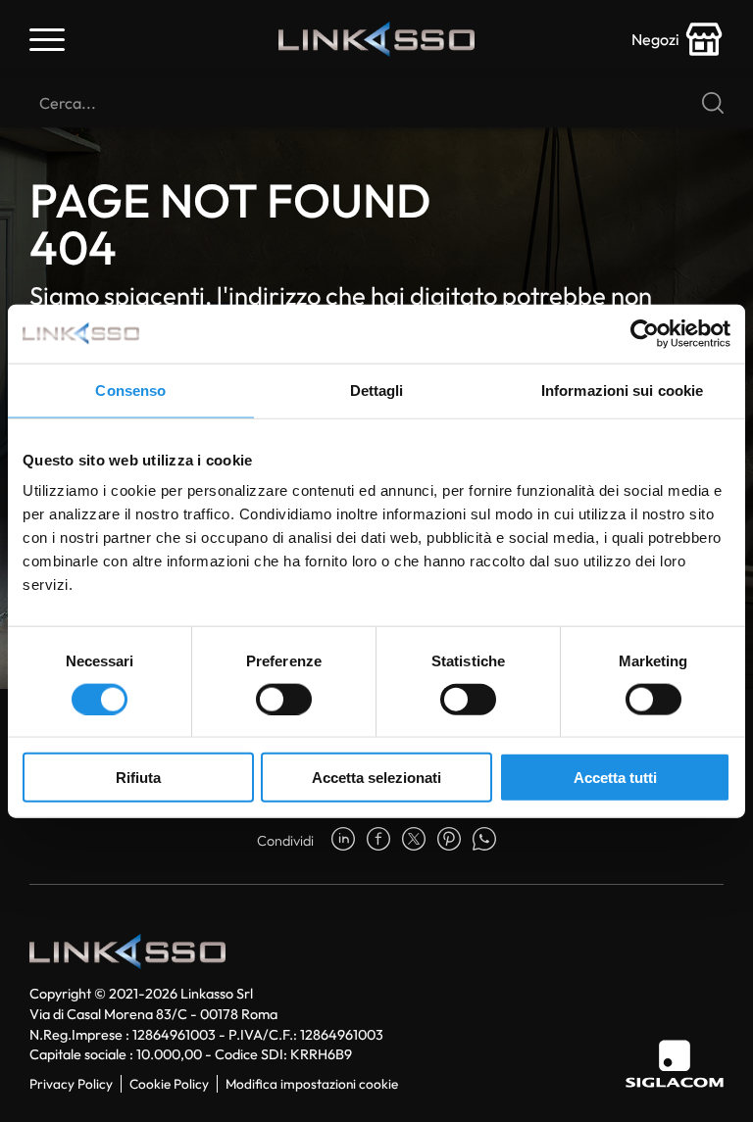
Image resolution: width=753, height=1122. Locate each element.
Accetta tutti (615, 777)
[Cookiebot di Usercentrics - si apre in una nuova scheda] (644, 333)
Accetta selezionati (376, 777)
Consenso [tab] (130, 389)
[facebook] (378, 840)
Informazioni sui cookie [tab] (622, 389)
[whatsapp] (484, 840)
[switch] (284, 698)
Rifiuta (138, 777)
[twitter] (414, 840)
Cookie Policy (169, 1084)
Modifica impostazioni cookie (312, 1084)
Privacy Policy (71, 1084)
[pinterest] (449, 840)
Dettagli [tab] (377, 389)
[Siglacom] (675, 1064)
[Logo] (376, 39)
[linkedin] (343, 840)
